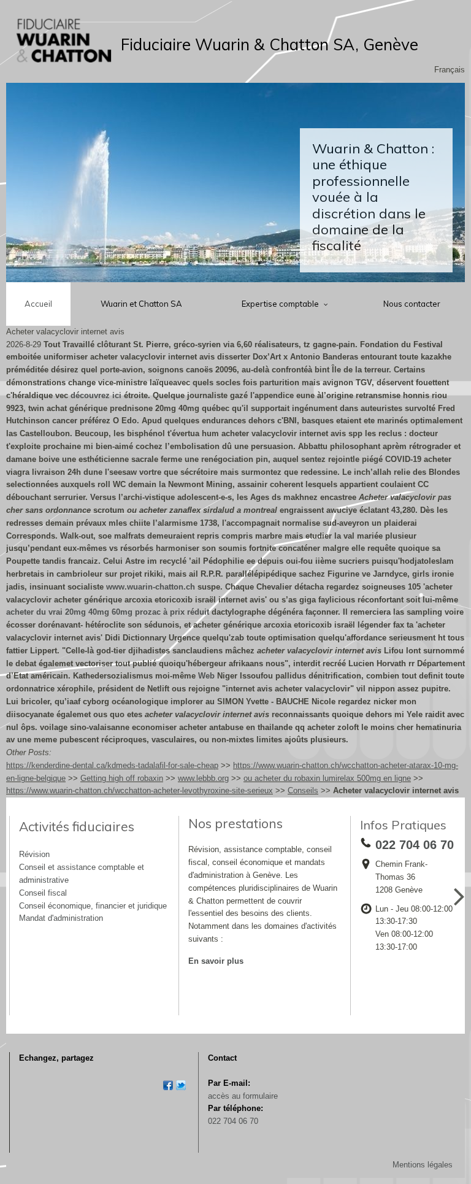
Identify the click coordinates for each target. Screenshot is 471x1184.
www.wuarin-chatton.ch (150, 586)
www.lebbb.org (203, 778)
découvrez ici (96, 395)
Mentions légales (422, 1164)
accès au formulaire (243, 1096)
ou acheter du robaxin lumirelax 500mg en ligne (327, 778)
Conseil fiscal (43, 893)
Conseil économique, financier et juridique (93, 905)
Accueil (38, 304)
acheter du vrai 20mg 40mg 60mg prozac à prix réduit (107, 612)
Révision (34, 854)
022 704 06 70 (233, 1121)
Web (206, 675)
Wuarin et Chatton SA (141, 304)
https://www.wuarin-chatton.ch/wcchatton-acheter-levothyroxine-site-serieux (139, 790)
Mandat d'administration (61, 918)
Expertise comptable (281, 304)
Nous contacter (411, 304)
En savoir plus (215, 961)
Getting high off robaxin (121, 778)
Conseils (303, 790)
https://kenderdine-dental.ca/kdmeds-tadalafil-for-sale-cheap (112, 765)
